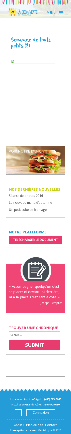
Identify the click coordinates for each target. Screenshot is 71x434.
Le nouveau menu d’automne (30, 202)
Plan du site (34, 425)
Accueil (19, 425)
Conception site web (23, 430)
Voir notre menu (25, 151)
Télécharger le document (35, 240)
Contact (51, 425)
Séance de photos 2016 (26, 195)
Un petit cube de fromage (28, 209)
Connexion (41, 412)
